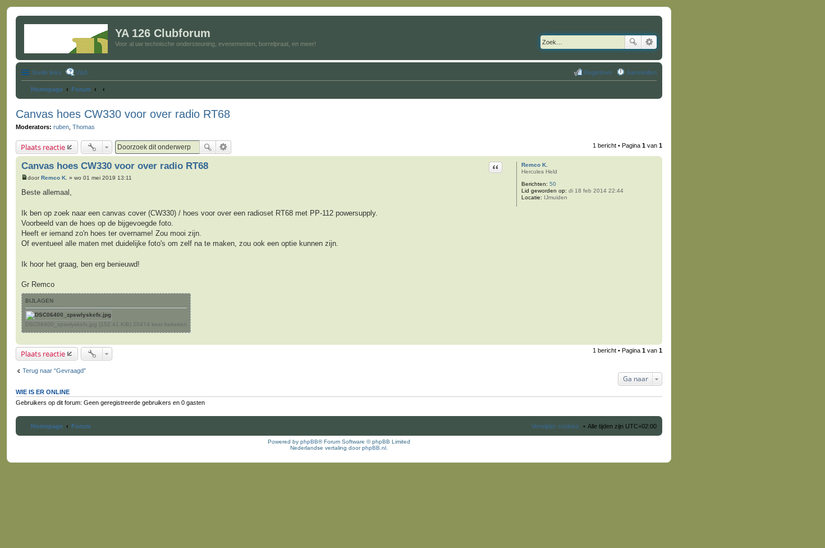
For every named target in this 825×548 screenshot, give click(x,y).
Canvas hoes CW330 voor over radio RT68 (123, 114)
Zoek (633, 42)
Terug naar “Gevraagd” (54, 370)
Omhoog (653, 339)
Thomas (83, 127)
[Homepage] (67, 36)
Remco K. (534, 165)
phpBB (309, 442)
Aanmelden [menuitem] (641, 72)
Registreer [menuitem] (598, 72)
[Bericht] (24, 178)
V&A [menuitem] (82, 72)
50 (552, 184)
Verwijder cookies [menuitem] (555, 426)
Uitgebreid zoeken (649, 42)
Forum (81, 426)
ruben (61, 127)
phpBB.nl (374, 448)
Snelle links (46, 72)
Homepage (47, 426)
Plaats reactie (43, 147)
